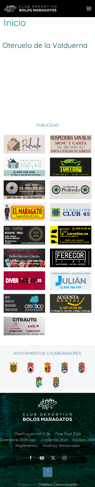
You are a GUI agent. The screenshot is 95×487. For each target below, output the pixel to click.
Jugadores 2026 (54, 439)
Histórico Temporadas (61, 445)
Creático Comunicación (58, 484)
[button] (88, 8)
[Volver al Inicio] (30, 8)
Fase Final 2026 (68, 434)
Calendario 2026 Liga (18, 439)
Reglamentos (27, 445)
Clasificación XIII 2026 (32, 434)
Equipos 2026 (84, 439)
